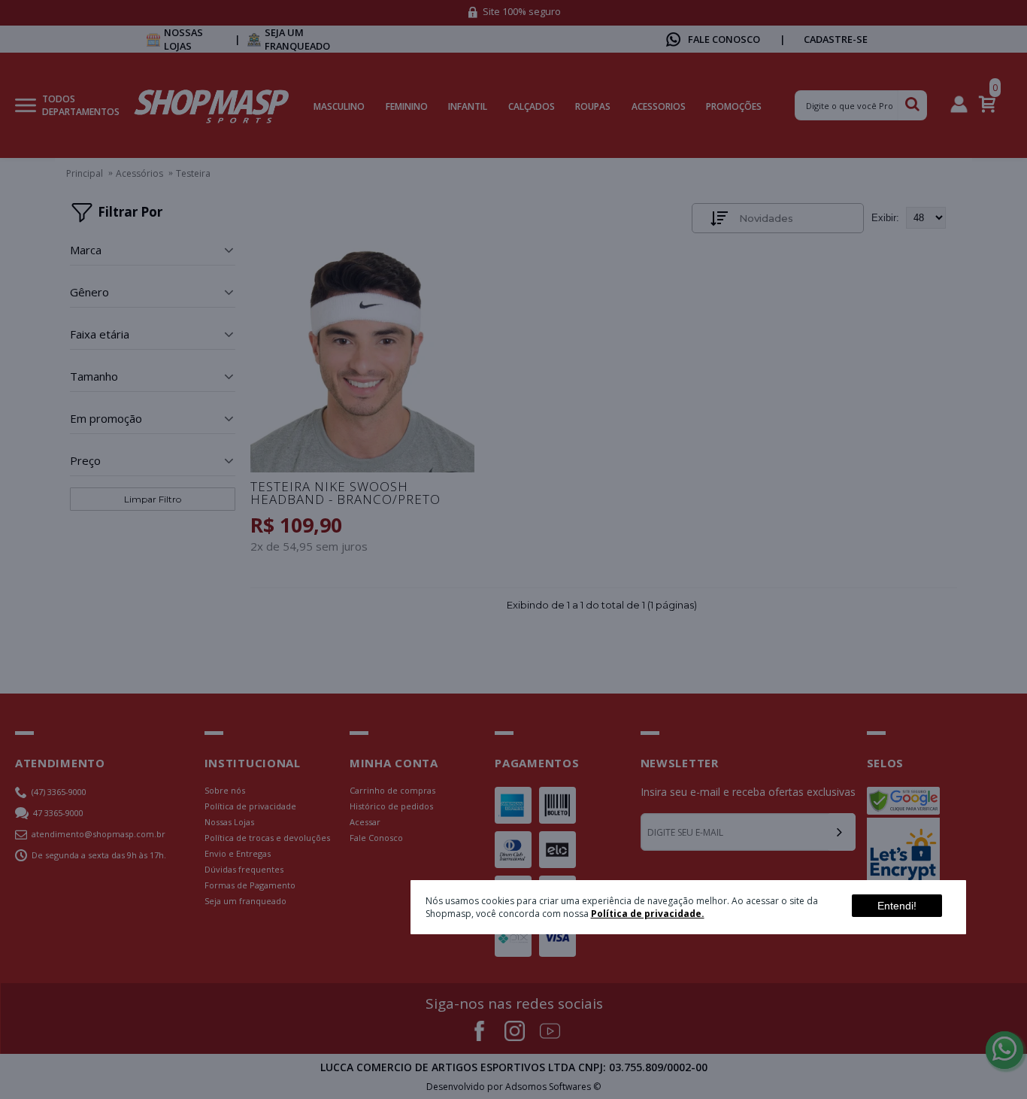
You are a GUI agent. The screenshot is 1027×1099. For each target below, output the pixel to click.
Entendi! (896, 906)
